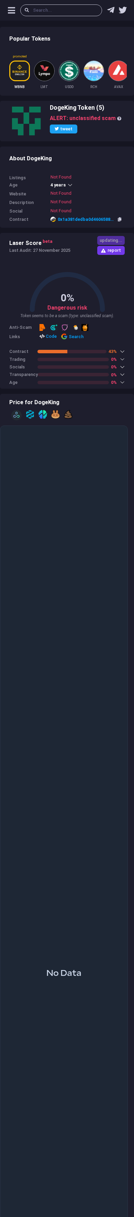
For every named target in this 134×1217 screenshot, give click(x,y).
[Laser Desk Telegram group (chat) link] (110, 11)
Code (51, 336)
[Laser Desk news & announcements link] (123, 11)
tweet (66, 128)
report (114, 250)
